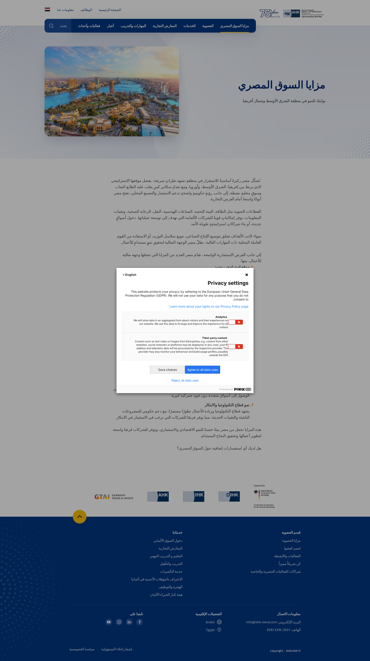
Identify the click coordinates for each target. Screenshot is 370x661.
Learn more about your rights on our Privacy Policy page (208, 306)
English (130, 274)
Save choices (167, 369)
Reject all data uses (185, 380)
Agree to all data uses (202, 369)
